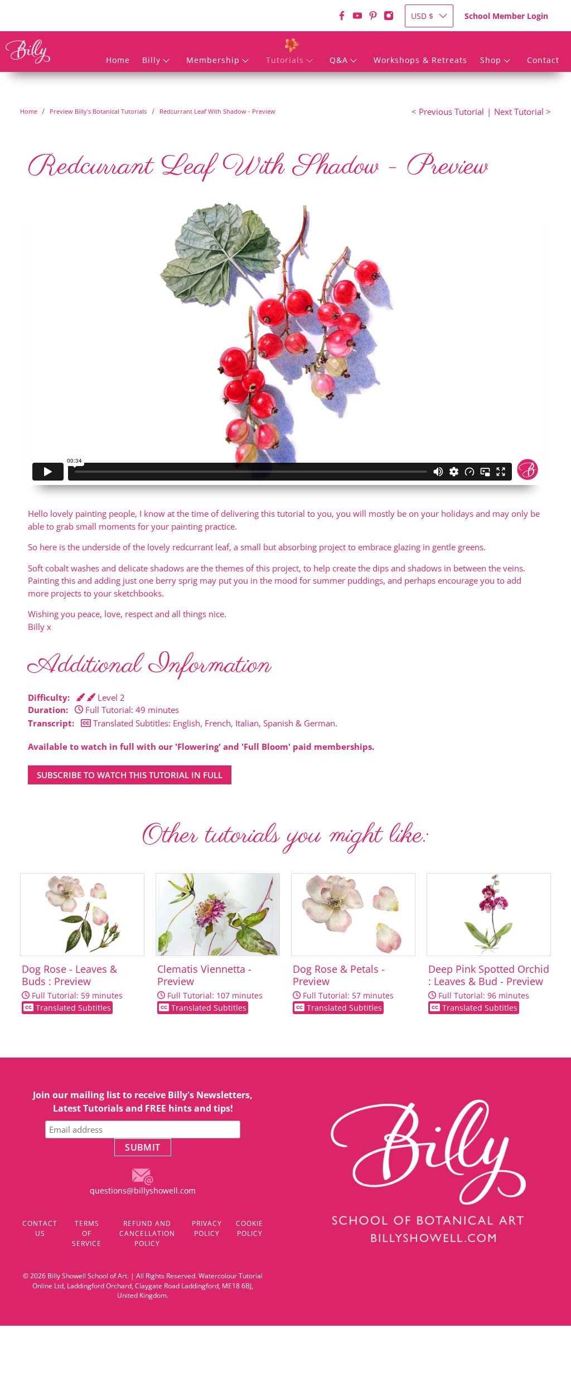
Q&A (339, 60)
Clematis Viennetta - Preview (210, 987)
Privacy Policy (207, 1228)
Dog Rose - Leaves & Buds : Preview (72, 987)
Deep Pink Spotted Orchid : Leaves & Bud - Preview (488, 987)
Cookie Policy (249, 1228)
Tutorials (285, 60)
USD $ (422, 16)
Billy (151, 60)
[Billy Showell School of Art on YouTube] (357, 16)
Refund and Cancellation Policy (147, 1233)
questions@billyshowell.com (143, 1190)
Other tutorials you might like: (285, 835)
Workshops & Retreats (420, 60)
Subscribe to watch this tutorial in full (129, 774)
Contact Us (39, 1228)
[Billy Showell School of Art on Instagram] (389, 16)
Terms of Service (86, 1233)
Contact (543, 60)
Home (118, 60)
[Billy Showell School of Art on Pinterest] (373, 16)
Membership (213, 60)
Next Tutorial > (522, 111)
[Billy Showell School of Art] (28, 52)
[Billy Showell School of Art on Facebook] (342, 16)
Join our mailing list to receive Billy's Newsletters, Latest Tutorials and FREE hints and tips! (143, 1101)
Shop (490, 60)
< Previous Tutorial (448, 111)
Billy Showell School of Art (87, 1276)
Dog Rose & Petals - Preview (343, 987)
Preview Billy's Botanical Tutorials (98, 111)
